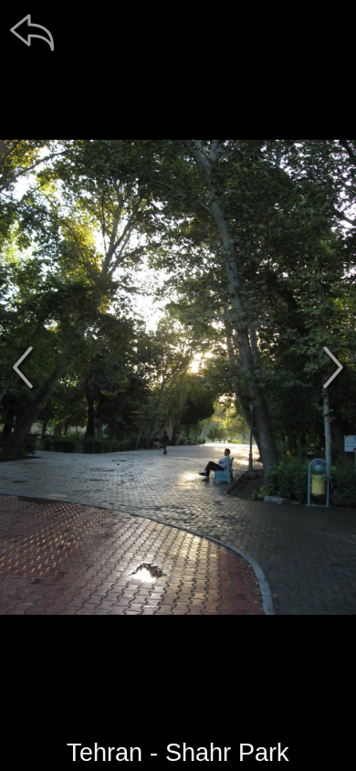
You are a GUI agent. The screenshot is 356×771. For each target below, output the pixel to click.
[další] (333, 367)
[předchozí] (23, 367)
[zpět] (32, 32)
